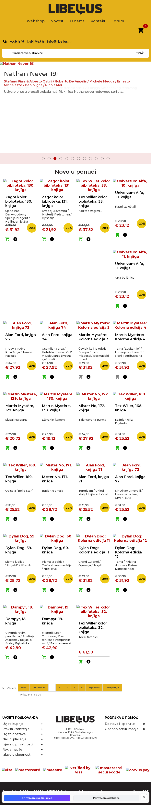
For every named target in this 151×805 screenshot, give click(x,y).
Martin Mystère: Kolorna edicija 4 (130, 337)
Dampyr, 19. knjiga (52, 621)
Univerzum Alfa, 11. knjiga (129, 266)
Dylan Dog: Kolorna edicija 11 (93, 550)
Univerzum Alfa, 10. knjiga (129, 195)
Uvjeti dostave (14, 734)
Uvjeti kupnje (12, 724)
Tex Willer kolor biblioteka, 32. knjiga (92, 627)
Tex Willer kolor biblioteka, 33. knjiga (92, 201)
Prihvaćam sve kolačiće (37, 798)
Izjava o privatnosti (17, 744)
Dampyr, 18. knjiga (16, 621)
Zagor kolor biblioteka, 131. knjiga (55, 201)
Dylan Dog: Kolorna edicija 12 (128, 552)
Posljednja (112, 687)
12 (108, 158)
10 (96, 158)
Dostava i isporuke (120, 724)
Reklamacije (12, 749)
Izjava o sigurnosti (16, 754)
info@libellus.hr (59, 41)
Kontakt (98, 21)
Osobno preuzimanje (121, 729)
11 (102, 158)
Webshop (36, 21)
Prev (5, 159)
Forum (117, 21)
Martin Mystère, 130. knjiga (56, 408)
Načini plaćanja (14, 739)
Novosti (57, 21)
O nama (77, 21)
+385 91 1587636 (27, 41)
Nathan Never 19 (30, 74)
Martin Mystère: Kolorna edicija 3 (93, 337)
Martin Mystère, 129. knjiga (19, 408)
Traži (140, 53)
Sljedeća (94, 687)
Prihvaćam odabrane (106, 798)
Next (145, 159)
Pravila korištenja (15, 729)
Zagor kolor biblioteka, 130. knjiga (18, 201)
